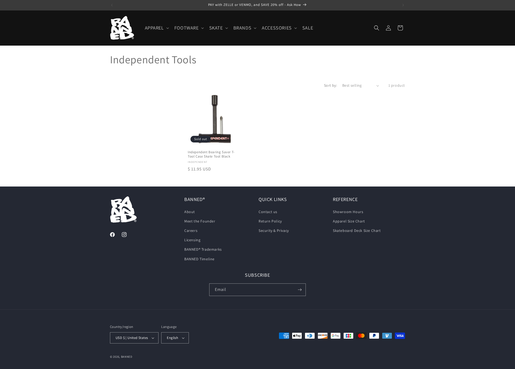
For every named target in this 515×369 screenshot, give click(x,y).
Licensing (192, 240)
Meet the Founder (199, 221)
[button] (156, 27)
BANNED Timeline (199, 259)
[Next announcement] (403, 5)
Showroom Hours (348, 211)
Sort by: (330, 85)
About (189, 211)
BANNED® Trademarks (203, 249)
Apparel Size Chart (349, 221)
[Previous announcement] (112, 5)
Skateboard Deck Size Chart (357, 230)
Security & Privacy (274, 230)
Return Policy (270, 221)
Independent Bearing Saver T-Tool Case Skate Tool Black (211, 154)
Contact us (268, 211)
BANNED (127, 357)
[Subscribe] (300, 289)
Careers (190, 230)
